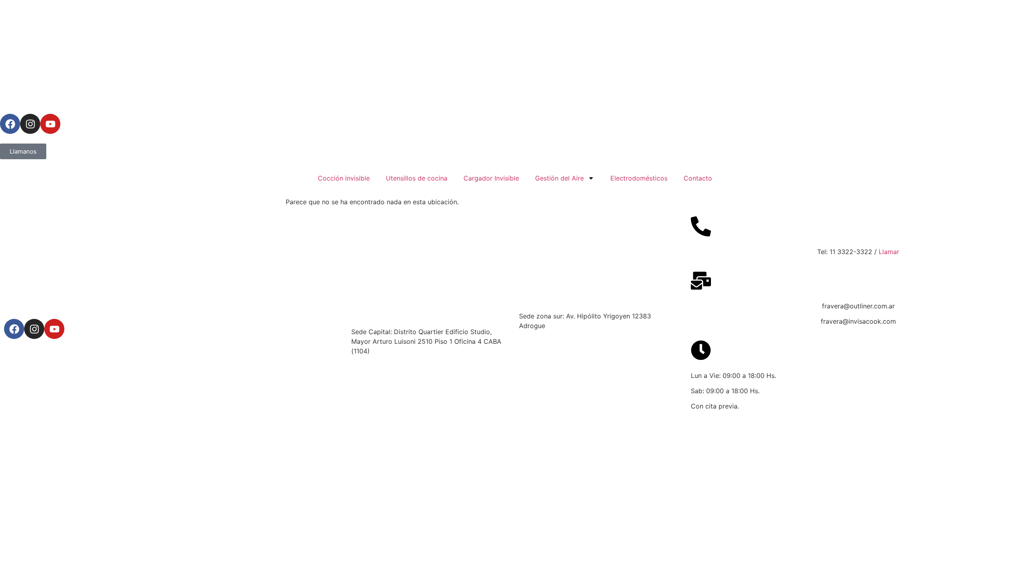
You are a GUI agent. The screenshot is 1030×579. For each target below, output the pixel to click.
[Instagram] (30, 124)
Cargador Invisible (491, 178)
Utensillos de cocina (416, 178)
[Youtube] (50, 124)
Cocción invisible (344, 178)
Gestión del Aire (559, 178)
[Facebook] (10, 124)
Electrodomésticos (638, 178)
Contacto (698, 178)
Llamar (889, 252)
